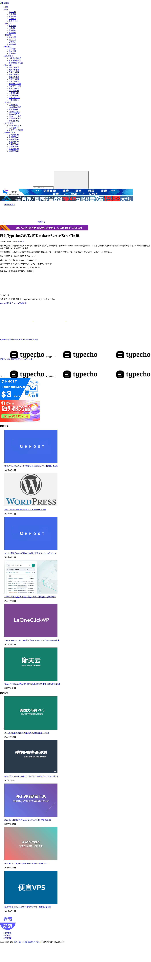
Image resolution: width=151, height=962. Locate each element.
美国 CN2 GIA (14, 98)
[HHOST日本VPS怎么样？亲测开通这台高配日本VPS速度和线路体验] (30, 462)
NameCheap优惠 (15, 107)
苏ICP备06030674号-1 (31, 942)
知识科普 (12, 44)
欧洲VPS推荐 (14, 70)
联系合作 (7, 935)
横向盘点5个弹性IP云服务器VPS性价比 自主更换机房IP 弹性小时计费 (31, 776)
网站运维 (12, 51)
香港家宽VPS (14, 137)
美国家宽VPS (14, 142)
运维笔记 (12, 28)
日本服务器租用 (15, 60)
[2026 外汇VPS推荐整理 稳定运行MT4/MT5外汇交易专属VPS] (30, 816)
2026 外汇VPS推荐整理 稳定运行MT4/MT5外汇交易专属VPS (27, 820)
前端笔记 (12, 33)
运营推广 (12, 49)
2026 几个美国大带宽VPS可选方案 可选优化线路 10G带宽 (26, 733)
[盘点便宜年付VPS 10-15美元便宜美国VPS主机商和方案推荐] (30, 903)
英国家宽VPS (14, 149)
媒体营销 (12, 54)
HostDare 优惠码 (15, 126)
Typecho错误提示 (19, 303)
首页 (6, 7)
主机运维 (7, 23)
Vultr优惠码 (13, 109)
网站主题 (12, 37)
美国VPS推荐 (14, 72)
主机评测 (12, 19)
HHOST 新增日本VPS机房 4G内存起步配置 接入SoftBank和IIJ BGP (30, 553)
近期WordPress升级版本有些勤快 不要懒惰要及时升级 (25, 510)
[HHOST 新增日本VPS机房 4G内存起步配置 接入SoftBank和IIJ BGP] (30, 549)
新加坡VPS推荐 (15, 84)
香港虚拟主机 (14, 121)
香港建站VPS (14, 93)
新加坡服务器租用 (16, 63)
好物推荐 (12, 42)
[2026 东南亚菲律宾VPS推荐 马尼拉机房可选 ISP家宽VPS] (30, 860)
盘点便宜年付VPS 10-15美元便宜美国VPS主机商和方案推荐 (27, 907)
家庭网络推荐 (9, 132)
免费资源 (7, 35)
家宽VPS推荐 (14, 88)
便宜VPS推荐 (14, 77)
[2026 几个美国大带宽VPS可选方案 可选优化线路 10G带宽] (30, 729)
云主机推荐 (8, 123)
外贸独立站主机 (15, 119)
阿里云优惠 (13, 105)
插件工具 (12, 40)
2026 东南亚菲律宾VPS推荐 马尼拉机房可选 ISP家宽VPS (26, 863)
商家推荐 (12, 16)
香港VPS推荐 (14, 67)
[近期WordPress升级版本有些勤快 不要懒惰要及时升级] (30, 506)
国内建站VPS (14, 95)
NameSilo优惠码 (15, 116)
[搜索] (71, 180)
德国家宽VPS (14, 151)
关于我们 (7, 933)
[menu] (1, 1)
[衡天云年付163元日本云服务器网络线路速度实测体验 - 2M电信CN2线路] (30, 680)
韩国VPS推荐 (14, 74)
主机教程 (12, 30)
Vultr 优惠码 (13, 128)
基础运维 (12, 26)
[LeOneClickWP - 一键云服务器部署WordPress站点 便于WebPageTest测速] (30, 636)
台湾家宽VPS (14, 135)
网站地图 (7, 938)
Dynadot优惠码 (14, 112)
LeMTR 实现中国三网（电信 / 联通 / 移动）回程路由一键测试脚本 (30, 597)
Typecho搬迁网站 (6, 303)
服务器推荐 (8, 56)
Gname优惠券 (14, 114)
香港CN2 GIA (14, 100)
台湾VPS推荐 (14, 79)
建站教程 (7, 47)
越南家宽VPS (14, 146)
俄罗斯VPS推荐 (15, 86)
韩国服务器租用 (15, 58)
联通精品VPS (14, 91)
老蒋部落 (17, 942)
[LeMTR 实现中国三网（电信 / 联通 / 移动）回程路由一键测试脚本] (30, 593)
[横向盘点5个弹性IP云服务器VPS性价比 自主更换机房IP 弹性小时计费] (30, 772)
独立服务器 (13, 21)
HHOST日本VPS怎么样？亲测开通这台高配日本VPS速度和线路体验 (31, 466)
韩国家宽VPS (14, 139)
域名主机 (12, 12)
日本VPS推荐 (14, 81)
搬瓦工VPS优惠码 (16, 130)
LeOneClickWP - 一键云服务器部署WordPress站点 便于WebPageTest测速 (31, 640)
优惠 (6, 9)
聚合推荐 (7, 65)
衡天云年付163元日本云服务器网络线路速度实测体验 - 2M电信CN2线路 (32, 684)
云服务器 (12, 14)
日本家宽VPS (14, 144)
